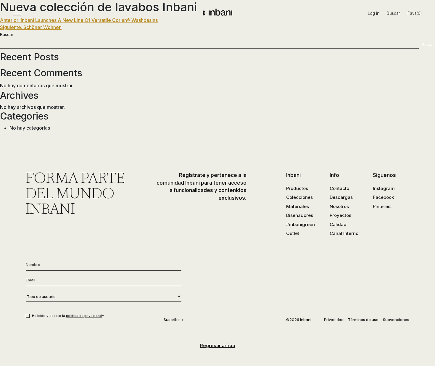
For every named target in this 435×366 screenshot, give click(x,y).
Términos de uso (363, 319)
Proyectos (340, 215)
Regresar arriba (217, 345)
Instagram (384, 188)
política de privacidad (84, 316)
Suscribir (172, 319)
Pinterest (382, 206)
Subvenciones (396, 319)
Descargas (341, 197)
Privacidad (334, 319)
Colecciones (299, 197)
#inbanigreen (300, 224)
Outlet (292, 233)
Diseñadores (299, 215)
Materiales (297, 206)
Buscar (393, 13)
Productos (297, 188)
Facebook (383, 197)
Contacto (339, 188)
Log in (373, 13)
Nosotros (339, 206)
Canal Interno (344, 233)
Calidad (338, 224)
